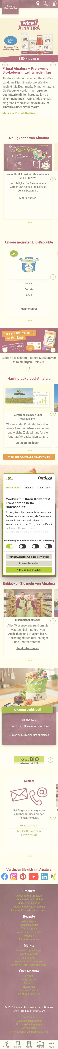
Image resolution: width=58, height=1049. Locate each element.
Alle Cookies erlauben (29, 569)
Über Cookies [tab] (45, 487)
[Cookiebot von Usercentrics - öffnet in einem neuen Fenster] (39, 478)
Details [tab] (29, 487)
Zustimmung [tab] (13, 487)
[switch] (22, 546)
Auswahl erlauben (29, 563)
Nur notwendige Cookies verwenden (29, 556)
